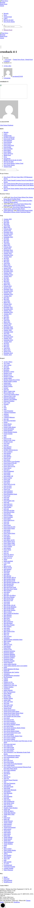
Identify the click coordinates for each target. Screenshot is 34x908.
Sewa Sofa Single (9, 762)
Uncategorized (8, 865)
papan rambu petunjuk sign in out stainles (15, 665)
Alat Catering (7, 365)
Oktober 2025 (8, 235)
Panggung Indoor (9, 652)
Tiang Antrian (8, 848)
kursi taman (7, 530)
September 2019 (8, 340)
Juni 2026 (6, 222)
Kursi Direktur (8, 142)
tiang (5, 847)
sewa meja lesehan (9, 749)
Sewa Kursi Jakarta (9, 21)
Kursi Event (7, 458)
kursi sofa (6, 522)
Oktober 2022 (8, 292)
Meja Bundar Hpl (9, 584)
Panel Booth (7, 646)
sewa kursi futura (8, 726)
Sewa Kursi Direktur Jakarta (12, 724)
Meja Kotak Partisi (9, 608)
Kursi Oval (7, 489)
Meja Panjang (8, 616)
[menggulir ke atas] (3, 905)
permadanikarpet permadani (11, 675)
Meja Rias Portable (9, 625)
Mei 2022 (6, 299)
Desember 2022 (8, 289)
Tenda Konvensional (10, 827)
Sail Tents (6, 703)
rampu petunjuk (8, 690)
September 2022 (8, 294)
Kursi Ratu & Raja (9, 512)
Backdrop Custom (9, 371)
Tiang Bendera (8, 852)
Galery (6, 18)
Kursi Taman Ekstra (9, 533)
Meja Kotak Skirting (9, 610)
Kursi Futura (7, 144)
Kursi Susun (7, 525)
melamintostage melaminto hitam (13, 639)
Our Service (7, 158)
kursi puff (6, 502)
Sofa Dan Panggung (9, 783)
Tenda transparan (8, 842)
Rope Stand (7, 695)
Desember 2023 (8, 270)
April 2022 (7, 301)
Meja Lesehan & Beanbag (11, 613)
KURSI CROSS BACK (11, 450)
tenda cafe (6, 819)
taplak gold (7, 809)
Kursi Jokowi (7, 468)
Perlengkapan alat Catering (11, 672)
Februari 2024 (8, 266)
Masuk (6, 877)
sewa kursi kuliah (9, 734)
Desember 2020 (8, 327)
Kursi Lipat (7, 479)
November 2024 (8, 252)
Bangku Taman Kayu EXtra (12, 380)
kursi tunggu (7, 548)
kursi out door (8, 486)
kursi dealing (7, 453)
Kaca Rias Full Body (10, 420)
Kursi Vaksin (7, 549)
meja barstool (7, 569)
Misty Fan (6, 643)
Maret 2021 (7, 322)
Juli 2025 (6, 238)
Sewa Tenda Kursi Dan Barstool (13, 763)
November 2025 (8, 234)
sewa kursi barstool (9, 721)
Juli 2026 (6, 220)
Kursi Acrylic (7, 438)
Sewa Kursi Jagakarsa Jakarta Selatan (14, 728)
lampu (5, 559)
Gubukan (6, 415)
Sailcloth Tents (8, 706)
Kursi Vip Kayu (8, 556)
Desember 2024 (8, 250)
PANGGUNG (8, 649)
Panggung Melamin (9, 654)
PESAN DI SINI (8, 20)
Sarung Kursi (7, 708)
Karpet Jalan (7, 425)
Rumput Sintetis (8, 698)
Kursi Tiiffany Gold (9, 545)
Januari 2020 (7, 335)
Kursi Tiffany (7, 152)
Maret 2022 (7, 302)
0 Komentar (7, 78)
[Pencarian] (18, 170)
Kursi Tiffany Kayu (9, 541)
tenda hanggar (8, 824)
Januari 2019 (7, 351)
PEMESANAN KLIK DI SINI (13, 160)
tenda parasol (7, 829)
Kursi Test (7, 535)
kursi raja (6, 509)
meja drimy (7, 592)
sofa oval (6, 795)
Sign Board (7, 773)
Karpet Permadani (9, 429)
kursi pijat (6, 497)
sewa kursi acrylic (9, 719)
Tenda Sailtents (8, 837)
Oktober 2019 (8, 338)
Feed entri (6, 878)
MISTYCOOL (8, 644)
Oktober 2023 (8, 273)
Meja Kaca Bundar (9, 597)
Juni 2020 (6, 333)
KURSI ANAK (8, 442)
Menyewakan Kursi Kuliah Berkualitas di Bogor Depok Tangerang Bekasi (18, 211)
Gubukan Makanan (9, 417)
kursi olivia (7, 482)
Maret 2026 (7, 227)
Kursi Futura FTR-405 (10, 463)
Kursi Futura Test (9, 464)
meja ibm (6, 594)
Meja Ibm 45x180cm (10, 595)
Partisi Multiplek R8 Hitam (11, 669)
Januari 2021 (7, 325)
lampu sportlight (8, 561)
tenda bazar (7, 817)
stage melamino (8, 806)
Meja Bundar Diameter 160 (11, 582)
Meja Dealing (7, 590)
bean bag (6, 389)
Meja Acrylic (7, 566)
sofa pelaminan (8, 796)
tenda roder (7, 835)
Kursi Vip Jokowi (9, 554)
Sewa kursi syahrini (9, 739)
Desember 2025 (8, 232)
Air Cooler (7, 363)
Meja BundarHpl (8, 585)
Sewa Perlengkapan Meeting (12, 755)
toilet (5, 860)
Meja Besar (7, 571)
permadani (7, 674)
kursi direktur (7, 456)
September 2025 (8, 237)
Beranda (6, 13)
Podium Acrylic (8, 682)
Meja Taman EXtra (9, 631)
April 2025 (7, 243)
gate (5, 406)
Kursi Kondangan (9, 471)
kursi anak (7, 443)
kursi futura (7, 460)
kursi (5, 435)
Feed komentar (8, 880)
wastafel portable (8, 868)
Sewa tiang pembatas (10, 770)
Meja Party (7, 618)
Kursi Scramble (8, 148)
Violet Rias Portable (9, 866)
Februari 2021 (8, 323)
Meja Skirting (7, 626)
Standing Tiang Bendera (10, 808)
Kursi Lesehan (8, 478)
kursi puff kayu (8, 504)
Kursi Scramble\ (8, 517)
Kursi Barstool (8, 140)
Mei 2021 (6, 319)
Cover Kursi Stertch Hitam (11, 394)
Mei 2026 (6, 224)
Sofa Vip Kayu (8, 804)
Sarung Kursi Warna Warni (11, 714)
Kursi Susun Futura (9, 528)
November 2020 (8, 328)
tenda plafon (7, 832)
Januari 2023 (7, 287)
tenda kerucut (7, 826)
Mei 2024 (6, 261)
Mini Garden (7, 641)
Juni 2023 (6, 279)
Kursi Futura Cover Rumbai (12, 461)
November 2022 (8, 291)
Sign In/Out (7, 777)
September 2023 (8, 274)
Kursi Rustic (7, 514)
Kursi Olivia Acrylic (9, 484)
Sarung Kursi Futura (9, 710)
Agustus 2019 (8, 341)
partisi (5, 667)
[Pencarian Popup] (4, 25)
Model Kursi (7, 155)
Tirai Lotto (7, 858)
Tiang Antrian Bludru (10, 850)
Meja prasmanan (8, 621)
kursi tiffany (7, 536)
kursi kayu (7, 469)
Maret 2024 (7, 265)
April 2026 (7, 225)
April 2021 (7, 320)
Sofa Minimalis (8, 793)
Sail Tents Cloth (8, 705)
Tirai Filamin (7, 857)
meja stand (7, 628)
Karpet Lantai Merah (10, 427)
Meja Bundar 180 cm (10, 577)
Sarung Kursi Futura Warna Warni (13, 713)
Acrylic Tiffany (8, 362)
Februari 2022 (8, 304)
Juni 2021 (6, 317)
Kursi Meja (7, 481)
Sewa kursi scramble (9, 737)
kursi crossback (8, 451)
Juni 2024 (6, 260)
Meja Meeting (8, 615)
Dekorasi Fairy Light (10, 396)
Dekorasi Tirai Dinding (10, 399)
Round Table (7, 696)
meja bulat (7, 572)
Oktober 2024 (8, 253)
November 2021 (8, 309)
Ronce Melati (7, 693)
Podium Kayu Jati (9, 683)
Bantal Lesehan (8, 386)
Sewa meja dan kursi (10, 744)
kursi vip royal (8, 558)
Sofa (5, 781)
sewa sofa (6, 759)
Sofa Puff (6, 798)
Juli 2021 (6, 315)
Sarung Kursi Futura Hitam (11, 711)
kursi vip (6, 551)
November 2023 (8, 271)
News (5, 15)
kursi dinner (7, 455)
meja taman (7, 630)
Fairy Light (7, 402)
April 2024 (7, 263)
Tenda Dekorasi (8, 821)
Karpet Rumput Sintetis (10, 432)
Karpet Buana (8, 424)
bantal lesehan (8, 384)
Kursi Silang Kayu (9, 520)
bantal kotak (7, 383)
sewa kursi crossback (10, 723)
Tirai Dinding (7, 855)
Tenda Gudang (8, 822)
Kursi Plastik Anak (9, 500)
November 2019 (8, 336)
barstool (6, 388)
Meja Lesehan (8, 612)
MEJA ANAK (8, 567)
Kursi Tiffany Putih (9, 543)
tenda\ (5, 845)
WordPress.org (8, 882)
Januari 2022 (7, 305)
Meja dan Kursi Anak (10, 587)
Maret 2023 (7, 284)
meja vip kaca (8, 636)
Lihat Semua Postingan (6, 125)
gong (5, 407)
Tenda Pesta (7, 830)
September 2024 (8, 255)
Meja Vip (6, 634)
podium (6, 679)
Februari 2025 (8, 247)
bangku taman (8, 378)
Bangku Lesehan (8, 376)
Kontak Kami (7, 135)
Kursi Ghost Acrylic (9, 466)
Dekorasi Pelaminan (9, 397)
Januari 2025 (7, 248)
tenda (5, 816)
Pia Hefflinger (8, 200)
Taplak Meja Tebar (9, 814)
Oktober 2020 (8, 330)
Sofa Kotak (7, 788)
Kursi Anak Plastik (9, 139)
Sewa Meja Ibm (8, 746)
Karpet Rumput (8, 430)
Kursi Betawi (7, 448)
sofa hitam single (8, 786)
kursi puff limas (8, 505)
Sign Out (6, 778)
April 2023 (7, 283)
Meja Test (6, 633)
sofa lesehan (7, 791)
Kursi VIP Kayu (8, 153)
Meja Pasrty (7, 620)
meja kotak (7, 602)
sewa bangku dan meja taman (12, 716)
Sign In (6, 775)
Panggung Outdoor (9, 657)
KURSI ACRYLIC (9, 137)
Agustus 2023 (8, 276)
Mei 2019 (6, 346)
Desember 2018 (8, 353)
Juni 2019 (6, 345)
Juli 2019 (6, 343)
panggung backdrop (9, 651)
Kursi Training (8, 546)
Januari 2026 (7, 230)
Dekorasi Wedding (9, 401)
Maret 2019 (7, 350)
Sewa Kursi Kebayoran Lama (12, 732)
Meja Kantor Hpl (8, 598)
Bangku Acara (8, 373)
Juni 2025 (6, 240)
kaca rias (6, 419)
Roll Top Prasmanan (9, 692)
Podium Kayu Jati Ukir (10, 685)
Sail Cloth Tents (8, 701)
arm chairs (7, 368)
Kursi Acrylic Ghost (9, 440)
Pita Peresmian (8, 677)
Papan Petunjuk (8, 662)
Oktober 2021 (8, 310)
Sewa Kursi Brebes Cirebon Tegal (13, 163)
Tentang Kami (8, 17)
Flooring (6, 404)
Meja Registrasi (8, 623)
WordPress (17, 902)
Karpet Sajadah (8, 433)
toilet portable (7, 862)
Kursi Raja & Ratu (9, 510)
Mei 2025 (6, 242)
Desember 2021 (8, 307)
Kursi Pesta (7, 496)
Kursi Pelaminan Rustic (10, 494)
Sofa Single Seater (9, 803)
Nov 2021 (7, 66)
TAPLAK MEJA (9, 811)
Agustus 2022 (8, 296)
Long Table (7, 563)
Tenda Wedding (8, 844)
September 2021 (8, 312)
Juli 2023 (6, 278)
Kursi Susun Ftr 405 (9, 527)
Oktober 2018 (8, 354)
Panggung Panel (8, 659)
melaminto (7, 638)
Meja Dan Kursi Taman (10, 589)
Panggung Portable (9, 661)
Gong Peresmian (8, 411)
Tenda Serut (7, 840)
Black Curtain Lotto (9, 391)
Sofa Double (7, 785)
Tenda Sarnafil (8, 839)
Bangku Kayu (8, 375)
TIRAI (6, 853)
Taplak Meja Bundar (9, 813)
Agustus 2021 (8, 314)
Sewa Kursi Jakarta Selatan (11, 731)
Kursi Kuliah (7, 147)
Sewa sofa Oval (8, 760)
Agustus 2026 (8, 219)
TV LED (6, 863)
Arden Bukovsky (9, 210)
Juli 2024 (6, 258)
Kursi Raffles (7, 507)
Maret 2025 (7, 245)
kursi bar (6, 445)
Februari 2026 (8, 229)
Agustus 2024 (8, 256)
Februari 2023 (8, 286)
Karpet (6, 422)
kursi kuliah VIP (8, 476)
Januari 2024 (7, 268)
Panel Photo (7, 647)
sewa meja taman (8, 750)
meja (5, 564)
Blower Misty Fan (9, 393)
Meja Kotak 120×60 (9, 605)
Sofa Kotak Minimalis (10, 790)
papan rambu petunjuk (10, 664)
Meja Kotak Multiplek (10, 607)
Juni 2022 (6, 297)
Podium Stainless (8, 687)
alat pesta (6, 366)
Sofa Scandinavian (9, 801)
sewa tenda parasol (9, 765)
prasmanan (7, 688)
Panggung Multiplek (9, 656)
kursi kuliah (7, 473)
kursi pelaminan (8, 491)
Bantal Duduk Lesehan (10, 381)
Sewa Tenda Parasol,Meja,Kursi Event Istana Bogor (18, 183)
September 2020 (8, 332)
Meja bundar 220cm (9, 579)
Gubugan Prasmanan (10, 412)
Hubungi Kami (8, 30)
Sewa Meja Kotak (9, 747)
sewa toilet (7, 772)
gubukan (6, 414)
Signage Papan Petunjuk (11, 780)
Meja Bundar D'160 (9, 580)
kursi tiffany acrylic (9, 540)
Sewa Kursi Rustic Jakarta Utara (13, 736)
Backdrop (6, 370)
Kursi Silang (7, 150)
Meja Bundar (7, 576)
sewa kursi (8, 59)
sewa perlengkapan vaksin (11, 757)
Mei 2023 (6, 281)
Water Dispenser (8, 870)
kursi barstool (7, 447)
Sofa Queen (7, 799)
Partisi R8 (6, 670)
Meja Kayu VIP (8, 600)
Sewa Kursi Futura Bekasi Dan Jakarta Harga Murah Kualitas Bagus (18, 198)
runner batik (7, 700)
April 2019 (7, 348)
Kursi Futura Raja (9, 145)
